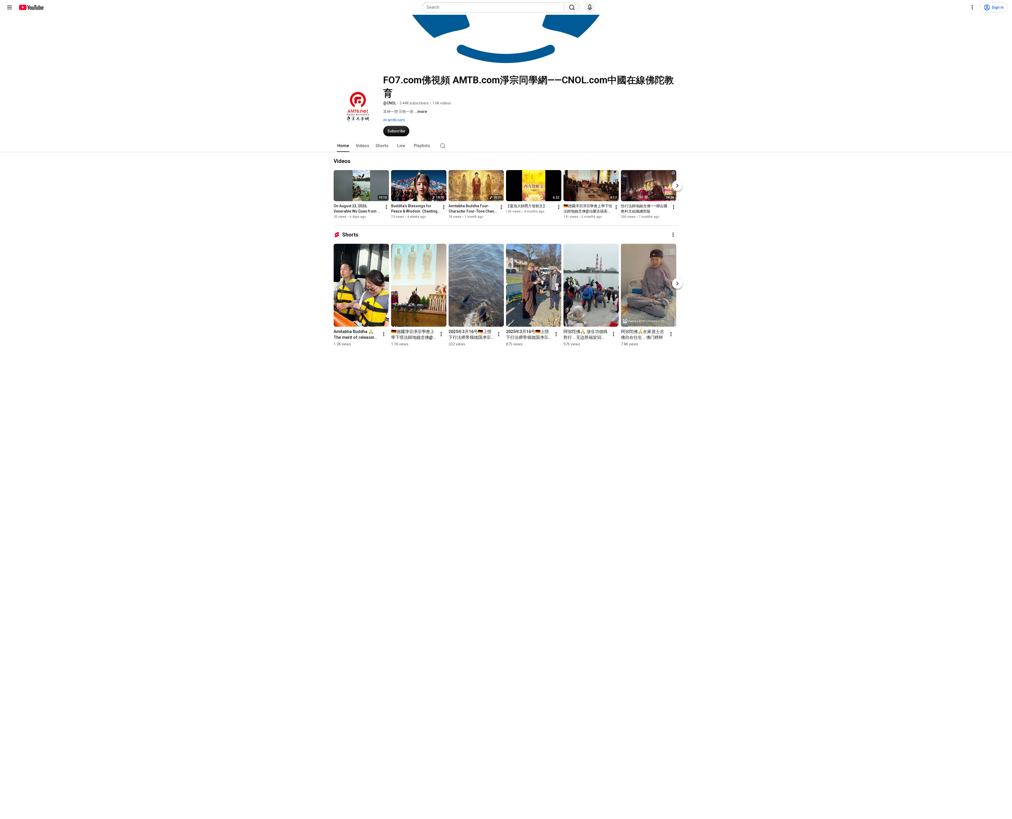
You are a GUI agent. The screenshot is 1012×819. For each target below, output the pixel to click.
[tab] (343, 145)
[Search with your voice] (590, 7)
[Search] (571, 7)
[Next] (677, 185)
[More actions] (386, 207)
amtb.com (396, 120)
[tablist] (506, 145)
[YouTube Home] (31, 7)
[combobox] (494, 7)
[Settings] (972, 7)
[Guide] (9, 7)
